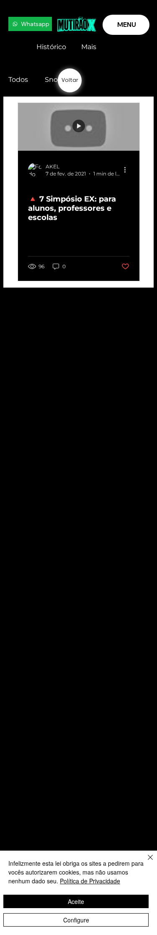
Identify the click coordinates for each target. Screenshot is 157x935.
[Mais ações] (128, 170)
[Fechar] (145, 862)
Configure (76, 920)
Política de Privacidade (90, 881)
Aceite (76, 901)
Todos (18, 80)
